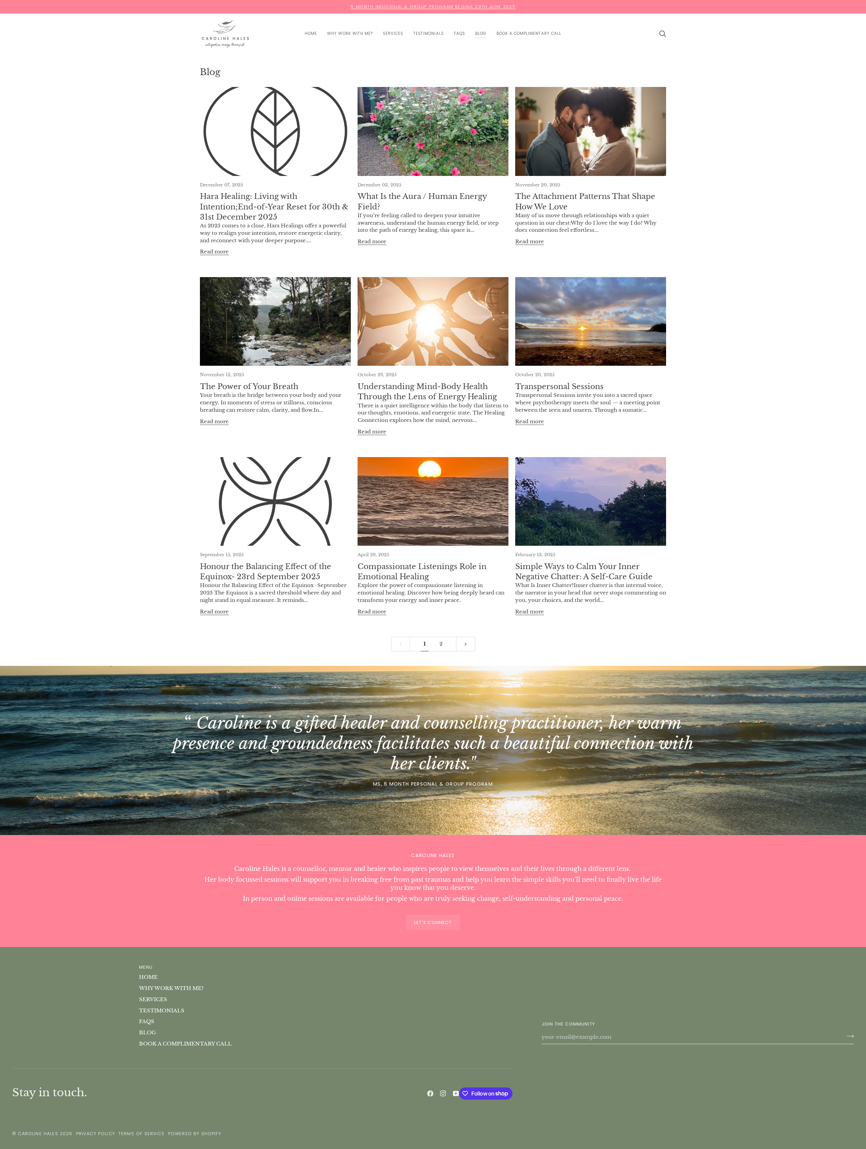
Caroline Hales (38, 1133)
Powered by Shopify (194, 1133)
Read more (214, 252)
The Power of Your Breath (249, 386)
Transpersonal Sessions (559, 386)
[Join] (848, 1036)
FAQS (146, 1021)
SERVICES (153, 999)
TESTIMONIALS (161, 1011)
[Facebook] (430, 1093)
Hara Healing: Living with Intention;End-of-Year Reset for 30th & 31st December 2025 (274, 207)
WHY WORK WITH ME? (171, 988)
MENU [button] (146, 967)
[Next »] (465, 644)
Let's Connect (433, 922)
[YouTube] (456, 1093)
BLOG (147, 1033)
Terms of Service (141, 1133)
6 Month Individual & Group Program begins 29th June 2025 (433, 6)
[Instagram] (443, 1093)
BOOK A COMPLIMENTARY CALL (185, 1044)
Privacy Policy (95, 1133)
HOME (148, 977)
